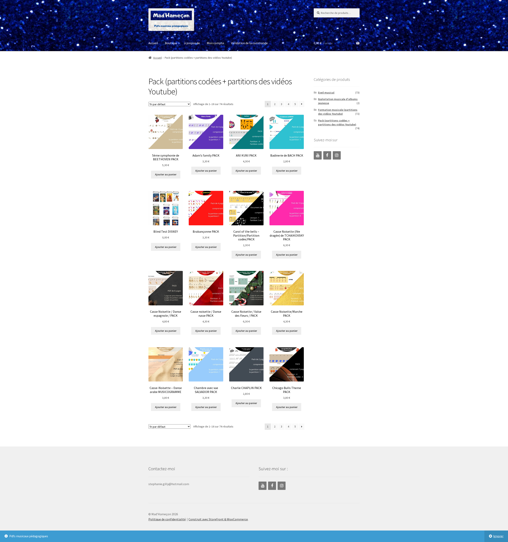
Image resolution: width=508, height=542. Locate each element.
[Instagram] (337, 155)
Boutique (171, 43)
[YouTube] (318, 155)
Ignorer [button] (498, 536)
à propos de (192, 43)
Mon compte (215, 43)
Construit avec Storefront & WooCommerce (218, 519)
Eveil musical (326, 92)
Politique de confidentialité (167, 519)
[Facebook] (327, 155)
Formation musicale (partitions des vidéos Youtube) (337, 112)
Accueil (153, 43)
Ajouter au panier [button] (165, 174)
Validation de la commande (249, 43)
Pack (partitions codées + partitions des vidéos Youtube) (337, 122)
